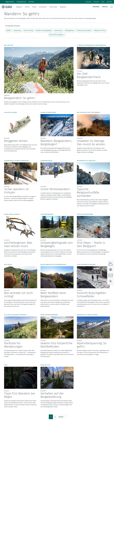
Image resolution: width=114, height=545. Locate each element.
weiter (61, 417)
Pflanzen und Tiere (100, 30)
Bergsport (19, 7)
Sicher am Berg (28, 30)
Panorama (96, 7)
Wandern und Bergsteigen (44, 30)
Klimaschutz (42, 7)
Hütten (34, 7)
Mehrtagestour (69, 30)
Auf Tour (27, 7)
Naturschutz (58, 30)
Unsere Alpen (53, 7)
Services (105, 7)
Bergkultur (63, 7)
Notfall (9, 30)
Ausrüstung (17, 30)
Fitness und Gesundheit (84, 30)
